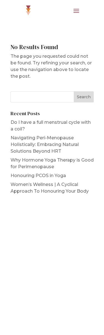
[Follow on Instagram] (57, 239)
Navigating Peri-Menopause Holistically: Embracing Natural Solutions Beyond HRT (45, 144)
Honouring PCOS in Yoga (38, 175)
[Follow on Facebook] (46, 239)
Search (84, 96)
